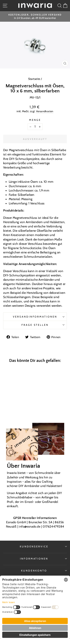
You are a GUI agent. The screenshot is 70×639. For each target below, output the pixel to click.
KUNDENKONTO (34, 570)
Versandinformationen (35, 316)
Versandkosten (44, 111)
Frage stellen (35, 324)
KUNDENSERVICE (34, 546)
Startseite (34, 79)
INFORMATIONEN (34, 558)
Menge (35, 119)
